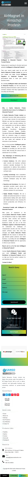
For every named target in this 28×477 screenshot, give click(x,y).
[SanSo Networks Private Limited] (8, 3)
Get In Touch (13, 95)
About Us (5, 415)
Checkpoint (6, 440)
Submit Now (13, 302)
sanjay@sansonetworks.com (14, 327)
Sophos (5, 434)
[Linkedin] (9, 394)
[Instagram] (15, 394)
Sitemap (5, 417)
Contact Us (6, 423)
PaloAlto (5, 432)
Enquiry (24, 475)
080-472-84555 (14, 325)
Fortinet (5, 436)
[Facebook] (4, 394)
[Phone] (3, 462)
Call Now (5, 475)
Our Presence (6, 419)
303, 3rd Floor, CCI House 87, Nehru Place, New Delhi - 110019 (14, 451)
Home (4, 29)
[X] (7, 394)
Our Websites (6, 421)
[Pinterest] (12, 394)
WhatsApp (13, 100)
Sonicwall (5, 438)
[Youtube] (18, 394)
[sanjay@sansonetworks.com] (4, 456)
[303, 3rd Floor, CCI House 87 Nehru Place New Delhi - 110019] (3, 450)
